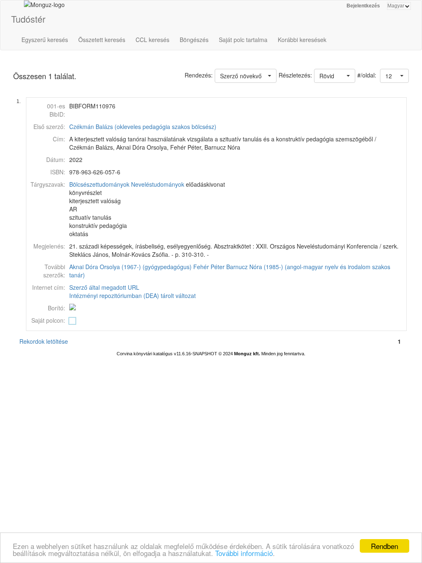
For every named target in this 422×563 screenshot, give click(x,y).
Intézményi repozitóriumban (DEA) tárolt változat (132, 295)
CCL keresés (152, 39)
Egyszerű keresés (44, 39)
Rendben (384, 546)
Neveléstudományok (157, 184)
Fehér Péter (209, 267)
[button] (394, 76)
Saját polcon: (48, 320)
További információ (244, 553)
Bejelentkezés (363, 6)
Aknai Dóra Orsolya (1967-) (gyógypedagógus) (130, 267)
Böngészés (194, 39)
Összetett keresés (101, 39)
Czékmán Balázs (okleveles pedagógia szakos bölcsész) (142, 126)
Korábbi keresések (302, 39)
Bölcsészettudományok (99, 184)
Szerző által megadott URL (104, 287)
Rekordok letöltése (43, 341)
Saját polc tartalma (243, 39)
